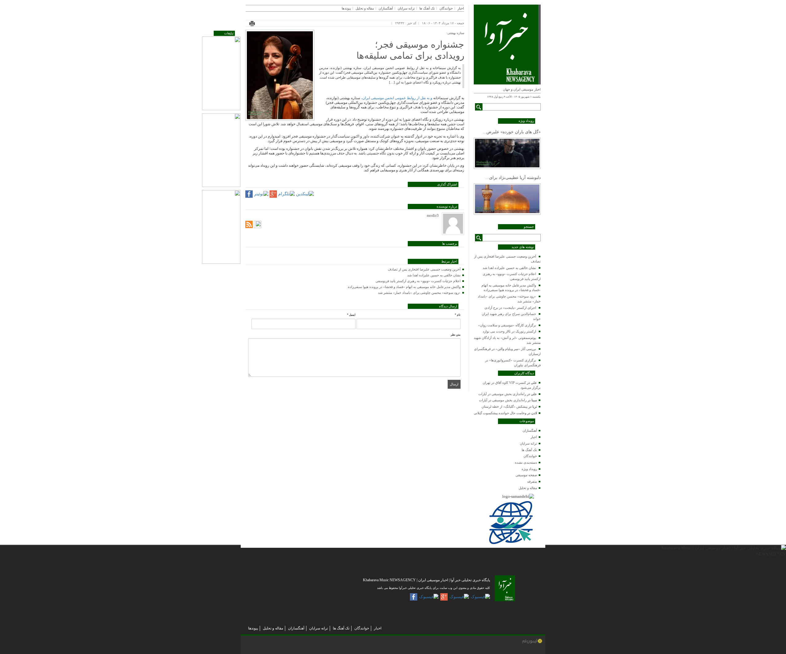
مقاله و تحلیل (528, 488)
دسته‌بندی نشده (526, 462)
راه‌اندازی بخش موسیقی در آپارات (502, 394)
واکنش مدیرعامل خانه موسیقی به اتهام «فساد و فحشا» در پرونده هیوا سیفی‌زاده (404, 287)
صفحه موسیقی (526, 475)
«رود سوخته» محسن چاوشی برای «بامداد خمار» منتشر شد (419, 292)
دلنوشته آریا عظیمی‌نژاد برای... (513, 177)
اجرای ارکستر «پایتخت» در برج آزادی (510, 307)
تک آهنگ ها (529, 450)
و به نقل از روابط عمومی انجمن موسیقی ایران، (396, 98)
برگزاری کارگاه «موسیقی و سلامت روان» (507, 325)
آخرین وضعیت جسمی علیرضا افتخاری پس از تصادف (424, 269)
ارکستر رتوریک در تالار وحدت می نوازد (509, 331)
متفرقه (532, 481)
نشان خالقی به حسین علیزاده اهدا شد (509, 268)
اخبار (534, 437)
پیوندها (346, 8)
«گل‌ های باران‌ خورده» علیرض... (512, 132)
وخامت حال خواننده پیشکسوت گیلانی (500, 413)
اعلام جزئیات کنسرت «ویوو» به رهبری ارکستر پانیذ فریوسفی (418, 281)
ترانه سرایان (528, 443)
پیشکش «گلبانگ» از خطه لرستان (504, 406)
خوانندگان (530, 456)
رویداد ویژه (529, 469)
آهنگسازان (530, 430)
